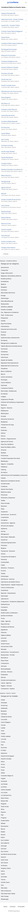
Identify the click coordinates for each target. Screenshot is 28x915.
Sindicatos (4, 430)
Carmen (3, 725)
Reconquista (4, 826)
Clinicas (3, 554)
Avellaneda (4, 708)
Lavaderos (4, 641)
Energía (3, 295)
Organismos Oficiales (7, 399)
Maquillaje (4, 610)
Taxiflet (3, 500)
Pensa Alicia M (5, 235)
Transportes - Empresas (8, 551)
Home (5, 906)
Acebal (3, 700)
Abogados (4, 287)
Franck (3, 767)
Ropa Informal (5, 624)
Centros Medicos (6, 382)
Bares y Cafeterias (6, 371)
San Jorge (4, 846)
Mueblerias (4, 422)
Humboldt (4, 781)
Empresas (2, 261)
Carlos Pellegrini (5, 722)
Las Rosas (4, 787)
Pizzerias (3, 332)
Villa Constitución (6, 891)
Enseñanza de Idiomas (7, 627)
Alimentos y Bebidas (7, 307)
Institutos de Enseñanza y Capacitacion (12, 402)
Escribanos (4, 472)
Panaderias (4, 368)
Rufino (3, 837)
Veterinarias (4, 357)
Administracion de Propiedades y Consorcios (14, 475)
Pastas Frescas (5, 644)
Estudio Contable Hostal (8, 85)
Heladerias (4, 467)
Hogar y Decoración (7, 273)
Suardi (3, 874)
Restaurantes (5, 304)
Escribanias (4, 394)
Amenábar (4, 702)
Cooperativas (5, 517)
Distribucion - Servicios (7, 579)
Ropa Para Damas (6, 323)
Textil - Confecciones (7, 315)
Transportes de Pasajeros (8, 556)
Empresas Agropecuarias (8, 542)
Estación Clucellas (6, 759)
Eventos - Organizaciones (8, 439)
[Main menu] (25, 2)
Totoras (3, 879)
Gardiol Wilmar (5, 133)
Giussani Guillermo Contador (9, 67)
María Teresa (5, 798)
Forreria (3, 571)
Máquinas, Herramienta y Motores (11, 276)
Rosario (14, 693)
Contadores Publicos (11, 261)
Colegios (3, 396)
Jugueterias (4, 629)
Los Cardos (4, 792)
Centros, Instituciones (7, 587)
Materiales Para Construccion (9, 366)
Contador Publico (6, 163)
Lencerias (4, 638)
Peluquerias (4, 318)
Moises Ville (4, 801)
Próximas (6, 254)
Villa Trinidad (4, 896)
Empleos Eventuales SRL (8, 13)
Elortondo (4, 747)
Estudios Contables (6, 309)
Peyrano (3, 812)
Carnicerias (4, 349)
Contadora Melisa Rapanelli (9, 121)
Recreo (3, 829)
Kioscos (3, 436)
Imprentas (4, 385)
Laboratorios (5, 599)
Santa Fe (8, 693)
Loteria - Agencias (6, 683)
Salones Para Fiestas (7, 489)
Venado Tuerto (5, 882)
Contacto (12, 906)
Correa (3, 742)
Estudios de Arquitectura (8, 680)
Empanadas (4, 674)
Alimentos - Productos (7, 568)
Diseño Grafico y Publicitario (9, 613)
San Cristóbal (5, 840)
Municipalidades (6, 669)
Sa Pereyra (4, 865)
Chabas (3, 733)
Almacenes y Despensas (8, 498)
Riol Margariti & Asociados (9, 49)
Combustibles (5, 562)
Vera (2, 885)
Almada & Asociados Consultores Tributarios (14, 169)
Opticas (3, 433)
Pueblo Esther (5, 820)
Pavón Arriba (5, 806)
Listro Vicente (5, 205)
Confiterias (4, 486)
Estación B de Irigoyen (7, 756)
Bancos (3, 374)
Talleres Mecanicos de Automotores (11, 346)
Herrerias (4, 666)
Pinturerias (4, 495)
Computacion (5, 663)
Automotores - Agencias (8, 523)
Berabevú (4, 711)
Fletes (2, 509)
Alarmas (3, 677)
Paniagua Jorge (5, 181)
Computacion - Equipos (8, 688)
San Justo (3, 848)
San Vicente (4, 863)
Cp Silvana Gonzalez (7, 145)
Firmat (3, 764)
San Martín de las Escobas (8, 854)
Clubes (3, 565)
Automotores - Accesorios (8, 514)
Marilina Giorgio (6, 211)
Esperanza (4, 753)
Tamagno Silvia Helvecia (8, 247)
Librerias (3, 427)
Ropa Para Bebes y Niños (8, 447)
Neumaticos (4, 658)
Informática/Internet (7, 301)
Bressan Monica (6, 217)
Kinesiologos (4, 576)
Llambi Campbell (6, 790)
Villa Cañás (4, 888)
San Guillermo (5, 843)
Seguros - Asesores (6, 408)
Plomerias (4, 559)
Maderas (3, 548)
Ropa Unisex (4, 660)
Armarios (3, 450)
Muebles (3, 453)
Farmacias (4, 290)
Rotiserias (4, 506)
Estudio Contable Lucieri (8, 241)
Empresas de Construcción (9, 329)
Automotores (5, 267)
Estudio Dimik (5, 37)
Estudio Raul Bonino (7, 157)
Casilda (3, 728)
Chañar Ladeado (6, 736)
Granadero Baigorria (7, 775)
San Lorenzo (4, 851)
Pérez (2, 809)
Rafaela (3, 823)
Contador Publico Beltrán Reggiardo (12, 31)
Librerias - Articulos (6, 672)
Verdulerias (4, 352)
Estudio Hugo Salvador (8, 151)
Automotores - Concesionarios (10, 652)
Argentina (2, 693)
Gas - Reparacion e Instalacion (10, 312)
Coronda (3, 739)
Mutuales (3, 649)
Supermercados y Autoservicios (10, 337)
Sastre (3, 871)
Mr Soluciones (5, 127)
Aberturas (4, 405)
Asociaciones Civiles (7, 646)
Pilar (2, 815)
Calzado (3, 478)
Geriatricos (4, 540)
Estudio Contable (6, 229)
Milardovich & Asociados (8, 55)
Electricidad (4, 596)
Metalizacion (4, 410)
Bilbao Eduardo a (6, 175)
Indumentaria (5, 326)
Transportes (4, 270)
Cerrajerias (4, 520)
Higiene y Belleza (6, 635)
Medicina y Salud (6, 492)
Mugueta (3, 804)
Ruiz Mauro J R (5, 103)
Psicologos (4, 380)
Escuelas (3, 416)
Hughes (3, 778)
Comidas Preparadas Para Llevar (10, 458)
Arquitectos (4, 512)
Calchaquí (4, 714)
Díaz (2, 745)
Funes (2, 770)
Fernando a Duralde (7, 73)
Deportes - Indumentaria (8, 593)
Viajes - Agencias (6, 621)
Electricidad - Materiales (8, 537)
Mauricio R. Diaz (6, 223)
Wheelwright (4, 899)
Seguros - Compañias (7, 464)
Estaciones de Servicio (7, 419)
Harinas (3, 531)
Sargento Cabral (5, 868)
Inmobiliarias (5, 281)
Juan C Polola (5, 139)
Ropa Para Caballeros (7, 444)
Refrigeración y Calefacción (9, 343)
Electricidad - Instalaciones (9, 391)
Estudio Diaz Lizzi (6, 79)
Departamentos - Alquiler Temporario (12, 585)
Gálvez (3, 773)
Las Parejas (4, 784)
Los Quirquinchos (6, 795)
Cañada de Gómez (6, 717)
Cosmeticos (4, 607)
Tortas (3, 618)
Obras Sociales (5, 503)
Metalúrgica (4, 461)
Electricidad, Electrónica (8, 293)
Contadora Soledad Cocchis (9, 61)
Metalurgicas (5, 413)
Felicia (3, 761)
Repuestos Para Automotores (9, 363)
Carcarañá (4, 719)
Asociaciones (5, 354)
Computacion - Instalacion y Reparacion (12, 601)
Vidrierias (4, 632)
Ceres (2, 731)
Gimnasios (4, 545)
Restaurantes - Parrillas (8, 655)
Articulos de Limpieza (7, 526)
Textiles (3, 573)
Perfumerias (4, 455)
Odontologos (5, 298)
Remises (3, 335)
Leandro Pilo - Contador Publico (10, 25)
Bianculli (3, 193)
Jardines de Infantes (7, 615)
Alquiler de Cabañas (7, 360)
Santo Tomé (4, 860)
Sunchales (4, 877)
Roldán (3, 832)
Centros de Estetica (6, 377)
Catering (3, 469)
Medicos (3, 284)
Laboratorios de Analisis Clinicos (10, 582)
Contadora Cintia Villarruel (9, 109)
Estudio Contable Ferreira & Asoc (11, 199)
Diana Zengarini (6, 97)
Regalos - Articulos (6, 686)
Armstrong (4, 705)
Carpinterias (4, 590)
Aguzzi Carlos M (6, 187)
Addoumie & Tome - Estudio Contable (12, 19)
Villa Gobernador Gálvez (8, 893)
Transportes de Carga (7, 425)
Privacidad (21, 906)
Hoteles (3, 321)
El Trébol (3, 750)
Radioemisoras (5, 604)
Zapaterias (4, 528)
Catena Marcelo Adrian (8, 115)
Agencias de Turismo (7, 441)
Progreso (3, 818)
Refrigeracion (5, 534)
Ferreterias (4, 340)
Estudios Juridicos (6, 279)
